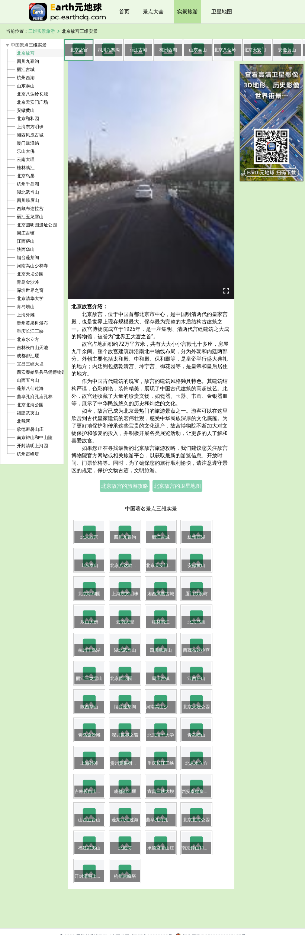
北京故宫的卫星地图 (177, 486)
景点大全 (153, 11)
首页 (124, 11)
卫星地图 (221, 11)
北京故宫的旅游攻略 (124, 486)
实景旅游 (187, 11)
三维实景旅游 (41, 31)
